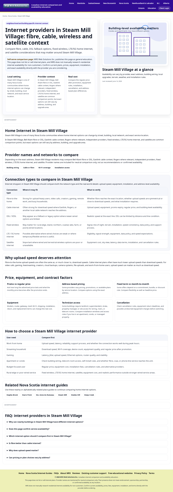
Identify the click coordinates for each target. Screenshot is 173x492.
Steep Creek (89, 395)
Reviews (76, 473)
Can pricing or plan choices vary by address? (29, 457)
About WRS (65, 473)
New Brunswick (109, 3)
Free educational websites (120, 473)
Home (71, 3)
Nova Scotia (124, 3)
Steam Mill (62, 395)
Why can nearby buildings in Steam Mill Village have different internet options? (46, 422)
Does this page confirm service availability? (29, 429)
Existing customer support (94, 473)
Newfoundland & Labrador (143, 3)
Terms (151, 473)
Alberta (166, 3)
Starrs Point (27, 395)
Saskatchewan (94, 3)
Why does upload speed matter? (24, 450)
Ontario (141, 8)
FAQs (56, 473)
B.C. (158, 3)
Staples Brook (12, 395)
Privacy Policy (140, 473)
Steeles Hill (75, 395)
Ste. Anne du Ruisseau (45, 395)
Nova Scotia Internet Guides (39, 473)
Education (152, 8)
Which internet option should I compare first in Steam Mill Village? (40, 436)
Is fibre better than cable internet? (25, 443)
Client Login (164, 8)
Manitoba (81, 3)
